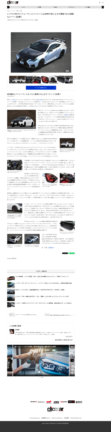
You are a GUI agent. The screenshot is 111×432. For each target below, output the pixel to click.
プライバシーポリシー (57, 418)
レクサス (13, 99)
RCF (15, 258)
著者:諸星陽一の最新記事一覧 (63, 340)
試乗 (21, 10)
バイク (23, 7)
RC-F (66, 115)
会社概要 (66, 418)
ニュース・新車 (15, 10)
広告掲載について (45, 418)
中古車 (39, 7)
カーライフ (71, 7)
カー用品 (87, 7)
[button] (103, 7)
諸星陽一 (36, 20)
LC (38, 99)
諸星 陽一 (51, 247)
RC (42, 99)
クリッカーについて (35, 418)
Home (55, 7)
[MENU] (103, 3)
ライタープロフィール (75, 418)
